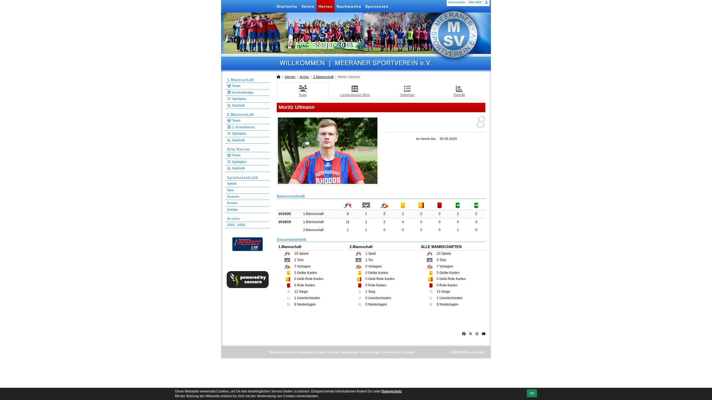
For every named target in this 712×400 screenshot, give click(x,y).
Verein (308, 6)
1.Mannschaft (240, 80)
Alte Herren (238, 149)
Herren (325, 6)
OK (532, 393)
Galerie (409, 352)
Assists (233, 197)
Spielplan (238, 99)
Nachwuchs (349, 6)
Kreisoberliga (242, 92)
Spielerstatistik (242, 178)
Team (236, 86)
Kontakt (334, 352)
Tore (230, 190)
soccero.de (476, 352)
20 (439, 254)
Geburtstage (371, 352)
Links (321, 352)
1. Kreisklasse (243, 127)
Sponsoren (377, 6)
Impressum (350, 352)
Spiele (232, 184)
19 (296, 254)
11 (348, 222)
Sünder (232, 210)
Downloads (456, 2)
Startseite (286, 6)
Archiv (233, 219)
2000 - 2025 (236, 225)
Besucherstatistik (282, 352)
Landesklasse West (355, 95)
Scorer (232, 203)
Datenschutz (392, 352)
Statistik (238, 106)
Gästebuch (306, 352)
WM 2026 (475, 2)
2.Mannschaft (240, 114)
